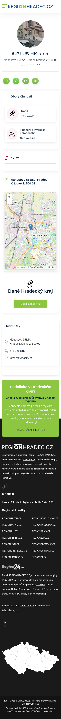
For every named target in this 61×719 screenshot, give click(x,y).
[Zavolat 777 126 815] (16, 81)
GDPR (25, 704)
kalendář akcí (45, 464)
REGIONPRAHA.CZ (12, 538)
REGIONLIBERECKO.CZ (14, 550)
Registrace (28, 502)
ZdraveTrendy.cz (10, 610)
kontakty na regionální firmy (24, 464)
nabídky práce (9, 468)
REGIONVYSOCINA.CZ (44, 525)
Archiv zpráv (41, 502)
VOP (31, 704)
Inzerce (5, 502)
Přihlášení (16, 502)
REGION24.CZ (39, 557)
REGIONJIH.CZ (10, 531)
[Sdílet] (35, 81)
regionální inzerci (29, 473)
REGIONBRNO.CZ (41, 531)
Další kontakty (29, 303)
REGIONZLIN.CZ (40, 538)
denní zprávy (29, 459)
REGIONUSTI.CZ (10, 544)
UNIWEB (40, 584)
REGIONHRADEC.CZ (12, 557)
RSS (51, 502)
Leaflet (22, 267)
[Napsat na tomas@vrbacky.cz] (25, 81)
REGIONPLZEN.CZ (11, 518)
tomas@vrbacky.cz (21, 358)
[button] (30, 227)
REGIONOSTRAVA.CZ (43, 550)
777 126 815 (17, 350)
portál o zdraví (27, 605)
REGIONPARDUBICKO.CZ (45, 518)
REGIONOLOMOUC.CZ (43, 544)
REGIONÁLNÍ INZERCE (30, 429)
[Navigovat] (6, 81)
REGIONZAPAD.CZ (12, 525)
